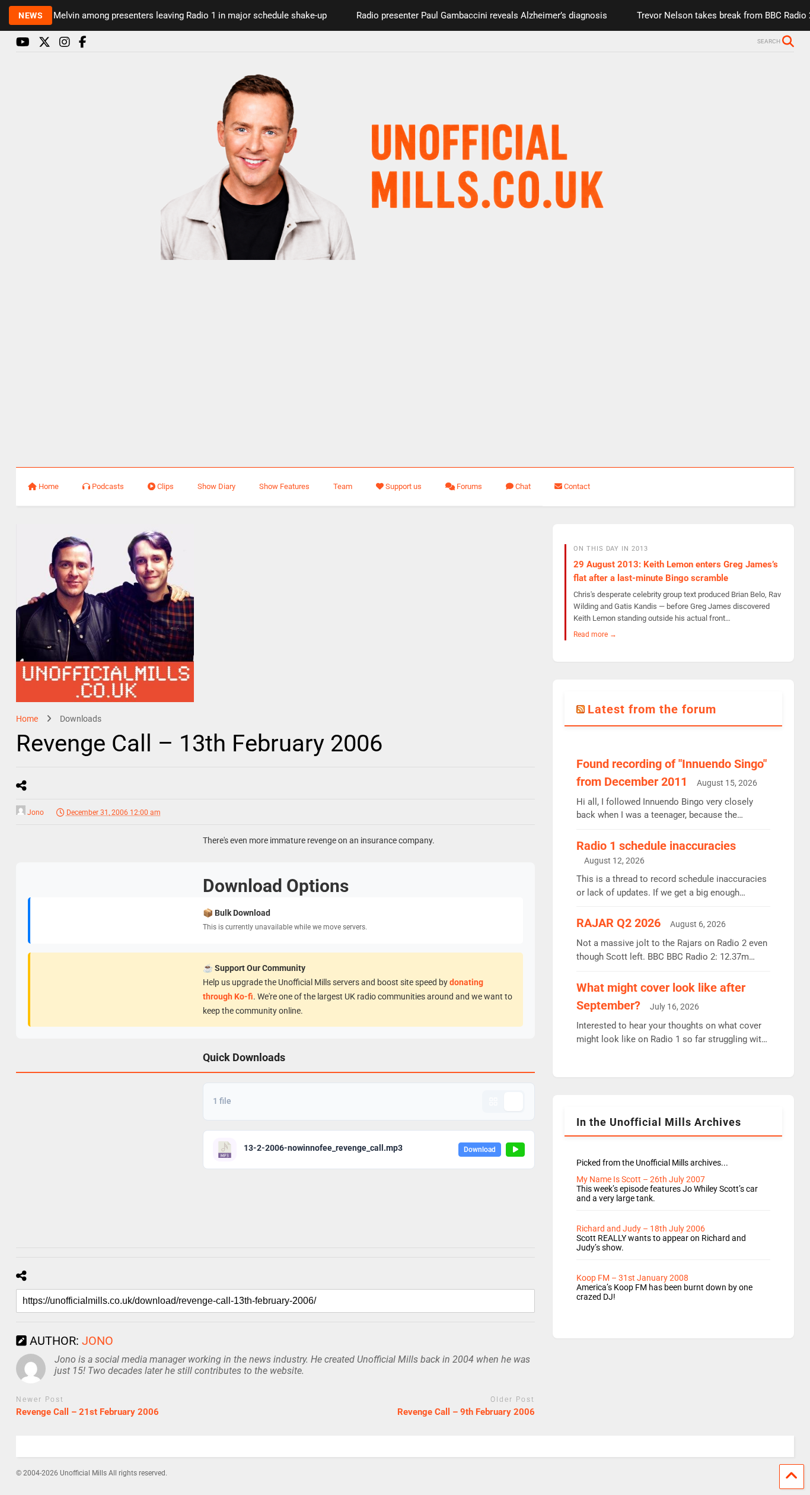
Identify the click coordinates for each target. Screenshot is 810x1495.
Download (480, 1149)
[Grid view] (493, 1101)
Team (342, 486)
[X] (44, 42)
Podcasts (108, 486)
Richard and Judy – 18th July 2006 (640, 1228)
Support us (403, 486)
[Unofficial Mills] (405, 255)
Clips (165, 486)
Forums (469, 486)
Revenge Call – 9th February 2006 (466, 1412)
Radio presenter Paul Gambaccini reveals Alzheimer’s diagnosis (465, 15)
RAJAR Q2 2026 (618, 923)
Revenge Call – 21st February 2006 (87, 1412)
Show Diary (216, 486)
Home (49, 486)
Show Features (284, 486)
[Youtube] (23, 42)
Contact (577, 486)
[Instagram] (64, 42)
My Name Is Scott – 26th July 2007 (640, 1179)
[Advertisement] (405, 364)
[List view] (513, 1101)
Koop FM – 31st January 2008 (632, 1278)
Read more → (595, 634)
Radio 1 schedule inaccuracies (656, 846)
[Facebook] (83, 42)
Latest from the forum (652, 709)
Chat (523, 486)
